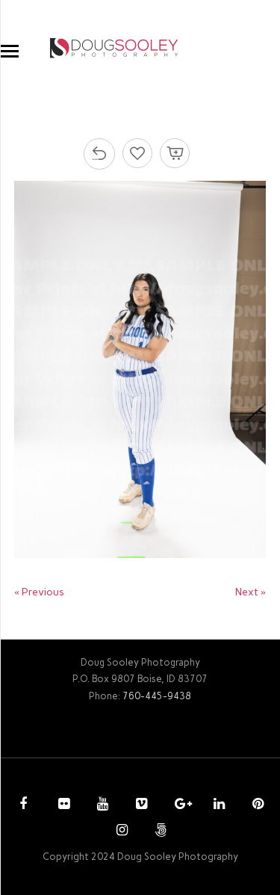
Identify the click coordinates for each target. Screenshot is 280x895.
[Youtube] (101, 805)
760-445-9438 (156, 696)
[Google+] (178, 805)
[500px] (159, 831)
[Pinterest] (256, 805)
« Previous (39, 592)
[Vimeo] (140, 805)
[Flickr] (62, 805)
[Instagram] (120, 831)
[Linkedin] (217, 805)
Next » (250, 592)
